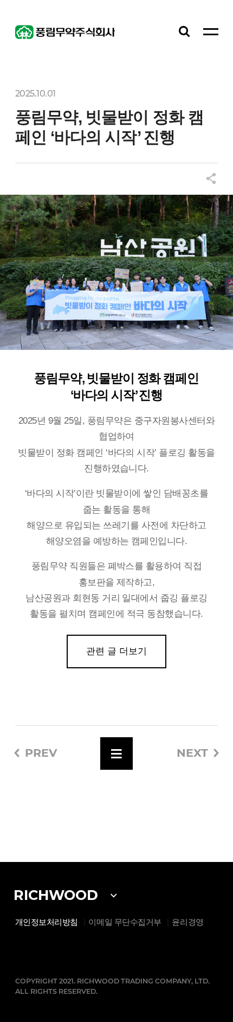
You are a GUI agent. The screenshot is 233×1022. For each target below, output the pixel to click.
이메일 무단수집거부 (124, 922)
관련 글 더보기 (116, 651)
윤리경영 (187, 922)
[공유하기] (210, 179)
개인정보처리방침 (46, 922)
